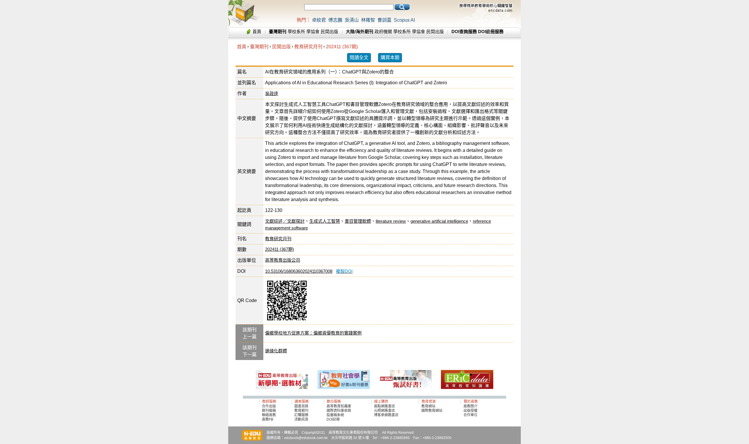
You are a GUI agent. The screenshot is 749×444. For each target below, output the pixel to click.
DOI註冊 (333, 419)
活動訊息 (301, 419)
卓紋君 (319, 20)
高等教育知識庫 (339, 406)
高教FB (267, 419)
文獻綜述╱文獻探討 (285, 221)
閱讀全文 (359, 57)
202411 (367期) (342, 46)
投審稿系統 (335, 415)
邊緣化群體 (276, 350)
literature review (391, 221)
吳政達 (271, 93)
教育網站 (428, 406)
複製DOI (344, 271)
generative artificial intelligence (439, 221)
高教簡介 (470, 406)
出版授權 (470, 411)
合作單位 (470, 415)
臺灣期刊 (259, 46)
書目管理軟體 (358, 221)
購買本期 (390, 57)
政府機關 (383, 31)
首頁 (256, 31)
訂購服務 (301, 415)
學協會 (312, 31)
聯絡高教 (269, 415)
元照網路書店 (384, 411)
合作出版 (269, 406)
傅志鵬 (335, 20)
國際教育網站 (431, 411)
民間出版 (329, 31)
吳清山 (352, 20)
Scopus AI (404, 20)
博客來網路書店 (386, 415)
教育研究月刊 (308, 46)
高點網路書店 (385, 406)
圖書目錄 (301, 406)
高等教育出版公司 (282, 260)
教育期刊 (301, 411)
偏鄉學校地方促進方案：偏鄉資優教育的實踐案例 (313, 332)
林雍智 (368, 20)
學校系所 (296, 31)
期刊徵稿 (269, 411)
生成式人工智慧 (324, 221)
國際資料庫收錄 (339, 411)
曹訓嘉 (384, 20)
